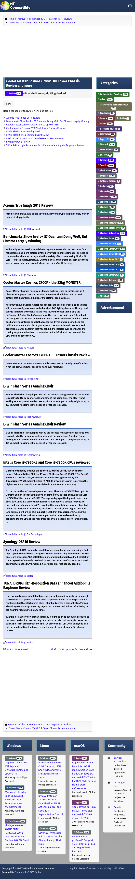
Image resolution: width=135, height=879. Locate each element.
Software (107, 176)
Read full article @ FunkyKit (20, 642)
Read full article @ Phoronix (21, 275)
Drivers (105, 99)
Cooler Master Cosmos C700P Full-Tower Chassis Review (35, 128)
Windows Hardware (111, 223)
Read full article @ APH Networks (23, 229)
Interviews (107, 134)
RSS (115, 868)
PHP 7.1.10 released (17, 649)
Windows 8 (107, 212)
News (8, 103)
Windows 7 (107, 207)
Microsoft (107, 144)
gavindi (118, 757)
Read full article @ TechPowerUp (23, 417)
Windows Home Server (112, 228)
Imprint (73, 868)
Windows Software (111, 280)
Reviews (14, 93)
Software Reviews (109, 181)
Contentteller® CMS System (28, 872)
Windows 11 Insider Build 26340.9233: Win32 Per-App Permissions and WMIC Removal (15, 799)
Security (106, 165)
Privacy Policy (104, 868)
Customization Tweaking (113, 94)
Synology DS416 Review (18, 142)
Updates (106, 186)
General (106, 118)
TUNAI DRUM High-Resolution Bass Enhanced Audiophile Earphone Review (45, 145)
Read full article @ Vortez (19, 576)
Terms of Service (87, 868)
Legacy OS (106, 139)
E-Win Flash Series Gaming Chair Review (27, 135)
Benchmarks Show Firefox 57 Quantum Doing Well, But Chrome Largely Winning (47, 121)
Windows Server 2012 (111, 259)
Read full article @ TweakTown (22, 379)
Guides (123, 118)
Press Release (108, 149)
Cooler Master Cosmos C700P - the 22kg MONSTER (32, 124)
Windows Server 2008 (111, 254)
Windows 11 (107, 202)
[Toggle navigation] (130, 5)
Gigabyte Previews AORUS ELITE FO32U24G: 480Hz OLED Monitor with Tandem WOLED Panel (17, 833)
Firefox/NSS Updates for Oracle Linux (71, 649)
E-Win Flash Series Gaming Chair (23, 131)
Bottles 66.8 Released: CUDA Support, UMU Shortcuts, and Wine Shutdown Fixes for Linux (50, 770)
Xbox (104, 296)
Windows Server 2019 (111, 264)
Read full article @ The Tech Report (24, 534)
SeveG (117, 807)
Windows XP (107, 290)
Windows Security (110, 243)
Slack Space (108, 170)
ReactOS (105, 155)
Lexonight (119, 782)
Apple (81, 758)
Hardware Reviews (109, 129)
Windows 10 (107, 196)
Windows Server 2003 (111, 249)
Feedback (106, 113)
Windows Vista (109, 285)
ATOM (121, 868)
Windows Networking (112, 233)
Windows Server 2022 (111, 269)
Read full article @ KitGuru (20, 347)
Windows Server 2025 (111, 275)
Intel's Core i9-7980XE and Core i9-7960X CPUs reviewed (35, 138)
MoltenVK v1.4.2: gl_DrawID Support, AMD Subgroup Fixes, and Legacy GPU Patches (83, 844)
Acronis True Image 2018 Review (23, 117)
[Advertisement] (67, 51)
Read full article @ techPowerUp (23, 455)
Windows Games (110, 217)
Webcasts (106, 191)
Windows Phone (109, 238)
